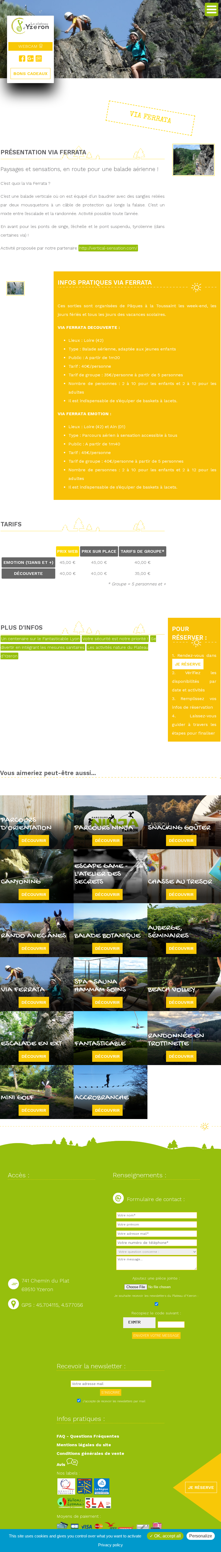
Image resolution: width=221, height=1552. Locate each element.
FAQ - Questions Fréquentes (88, 1436)
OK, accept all (167, 1536)
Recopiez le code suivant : (156, 1313)
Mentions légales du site (84, 1444)
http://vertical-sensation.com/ (108, 248)
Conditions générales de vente (90, 1453)
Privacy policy (110, 1545)
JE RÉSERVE (188, 664)
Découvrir (34, 840)
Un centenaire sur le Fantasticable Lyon (40, 638)
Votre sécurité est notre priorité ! (115, 638)
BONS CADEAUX (30, 73)
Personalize (200, 1536)
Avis (62, 1464)
